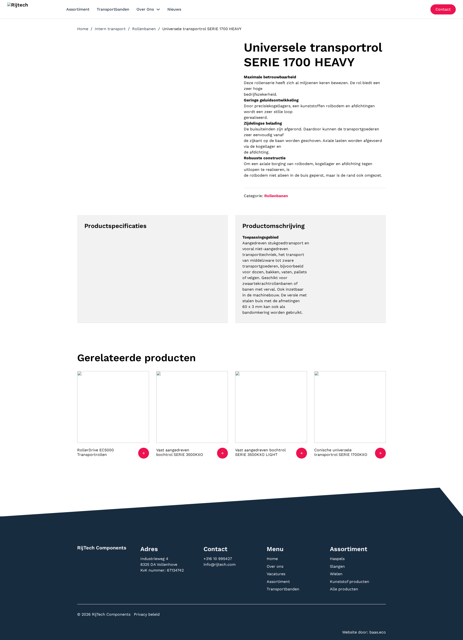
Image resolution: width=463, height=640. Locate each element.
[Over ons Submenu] (158, 9)
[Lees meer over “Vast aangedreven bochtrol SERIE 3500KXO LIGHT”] (301, 453)
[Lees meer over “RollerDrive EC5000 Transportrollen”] (143, 453)
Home (82, 29)
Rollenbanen (144, 29)
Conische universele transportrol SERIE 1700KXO (340, 452)
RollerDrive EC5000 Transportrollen (95, 452)
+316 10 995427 (218, 558)
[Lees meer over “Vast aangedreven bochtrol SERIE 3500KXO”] (222, 453)
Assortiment (77, 9)
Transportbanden (113, 9)
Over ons (145, 9)
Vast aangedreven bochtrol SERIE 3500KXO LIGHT (260, 452)
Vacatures (276, 574)
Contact (443, 9)
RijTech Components (101, 547)
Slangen (337, 566)
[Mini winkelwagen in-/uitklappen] (423, 9)
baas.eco (377, 632)
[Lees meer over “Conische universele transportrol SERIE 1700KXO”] (380, 453)
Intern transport (110, 29)
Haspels (337, 558)
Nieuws (174, 9)
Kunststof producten (349, 581)
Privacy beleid (147, 614)
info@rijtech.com (220, 564)
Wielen (336, 574)
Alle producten (344, 589)
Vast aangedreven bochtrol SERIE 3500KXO (179, 452)
